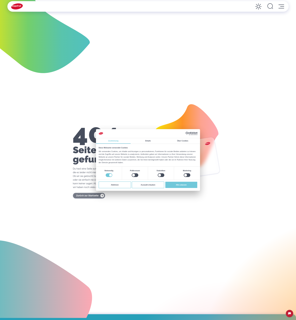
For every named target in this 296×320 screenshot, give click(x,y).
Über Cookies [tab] (182, 141)
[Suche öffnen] (270, 6)
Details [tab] (148, 141)
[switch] (135, 175)
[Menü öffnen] (281, 6)
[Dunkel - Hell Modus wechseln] (258, 6)
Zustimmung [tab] (113, 141)
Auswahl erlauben (148, 185)
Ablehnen (115, 185)
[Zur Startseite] (17, 6)
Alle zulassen (181, 185)
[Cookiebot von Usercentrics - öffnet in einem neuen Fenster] (187, 133)
